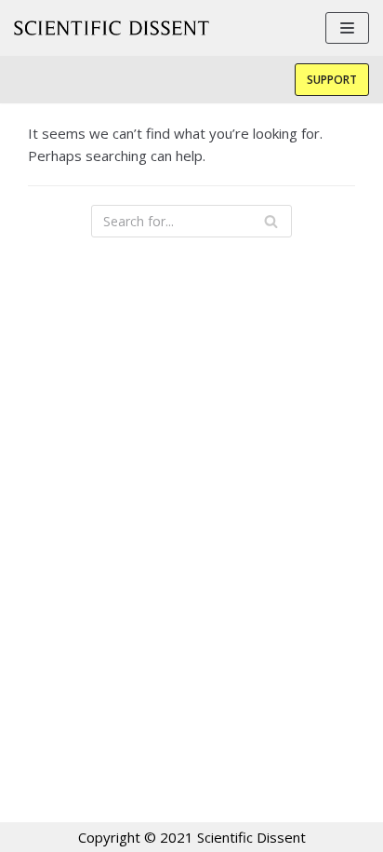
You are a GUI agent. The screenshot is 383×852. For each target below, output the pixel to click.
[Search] (271, 221)
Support (332, 80)
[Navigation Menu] (347, 28)
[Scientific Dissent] (111, 27)
